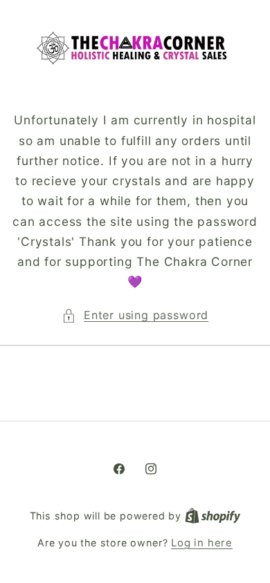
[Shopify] (213, 516)
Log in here (202, 543)
